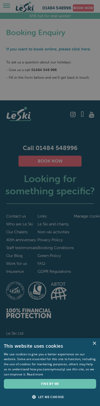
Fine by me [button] (50, 384)
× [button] (94, 343)
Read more (35, 374)
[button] (50, 397)
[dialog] (50, 203)
